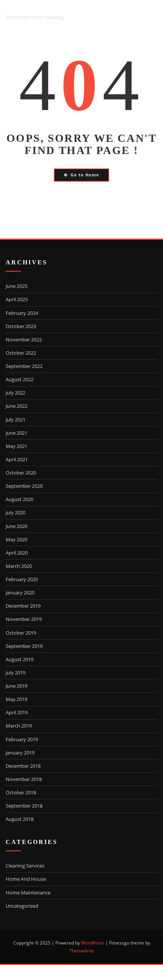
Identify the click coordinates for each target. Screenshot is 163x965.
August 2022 (19, 379)
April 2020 (17, 552)
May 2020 (16, 539)
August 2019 (19, 659)
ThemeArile (81, 951)
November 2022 (24, 339)
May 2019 (16, 699)
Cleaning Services (25, 865)
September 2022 (24, 366)
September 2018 (24, 805)
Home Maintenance (28, 892)
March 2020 (19, 566)
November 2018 (24, 779)
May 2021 (16, 446)
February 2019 (22, 739)
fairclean (26, 8)
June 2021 (16, 432)
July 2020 (15, 512)
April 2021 (17, 459)
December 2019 (23, 605)
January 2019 (20, 752)
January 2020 (20, 592)
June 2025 (16, 286)
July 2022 (15, 392)
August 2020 (19, 499)
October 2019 (21, 632)
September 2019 (24, 646)
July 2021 (15, 419)
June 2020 (16, 526)
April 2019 (17, 712)
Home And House (26, 878)
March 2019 (19, 725)
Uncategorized (22, 905)
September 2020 (24, 485)
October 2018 (21, 792)
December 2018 (23, 765)
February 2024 (22, 313)
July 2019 (15, 672)
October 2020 (21, 472)
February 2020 (22, 579)
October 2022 (21, 352)
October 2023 (21, 326)
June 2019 (16, 685)
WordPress (92, 943)
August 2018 (19, 819)
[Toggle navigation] (148, 12)
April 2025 (17, 299)
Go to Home (85, 175)
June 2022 (16, 405)
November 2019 (24, 619)
